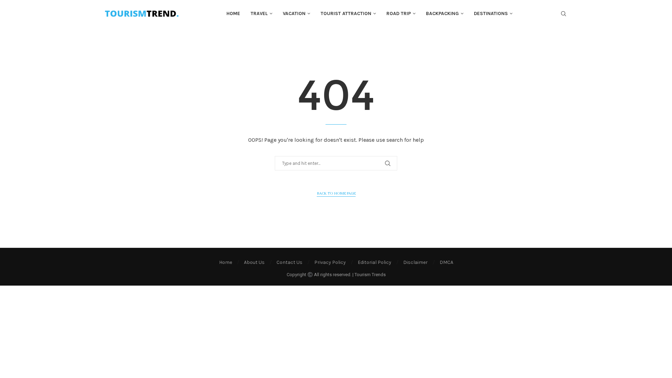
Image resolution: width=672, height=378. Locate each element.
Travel (259, 13)
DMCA (446, 262)
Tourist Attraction (346, 13)
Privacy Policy (330, 262)
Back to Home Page (336, 193)
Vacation (294, 13)
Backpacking (442, 13)
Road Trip (398, 13)
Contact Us (289, 262)
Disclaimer (415, 262)
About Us (254, 262)
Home (233, 13)
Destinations (491, 13)
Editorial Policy (374, 262)
